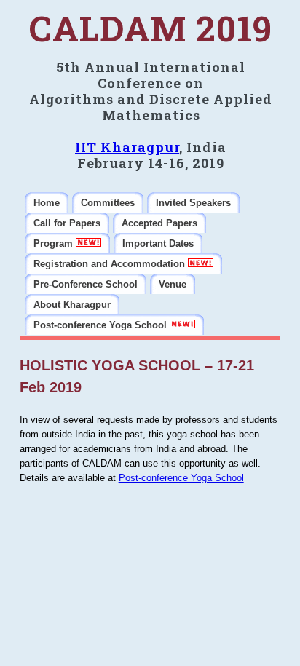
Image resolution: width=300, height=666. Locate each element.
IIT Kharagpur (127, 147)
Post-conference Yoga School (181, 477)
